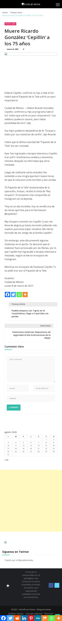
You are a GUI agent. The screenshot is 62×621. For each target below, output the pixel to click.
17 (8, 449)
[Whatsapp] (19, 294)
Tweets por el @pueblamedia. (18, 560)
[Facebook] (7, 294)
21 (38, 449)
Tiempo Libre (10, 24)
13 (31, 446)
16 (54, 446)
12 (23, 446)
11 (16, 446)
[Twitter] (13, 294)
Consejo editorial (34, 613)
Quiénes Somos (15, 613)
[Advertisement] (31, 501)
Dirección (48, 613)
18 (16, 449)
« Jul (6, 459)
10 (8, 446)
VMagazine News (44, 609)
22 (46, 449)
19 (23, 449)
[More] (25, 294)
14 (38, 446)
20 (31, 449)
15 (46, 446)
